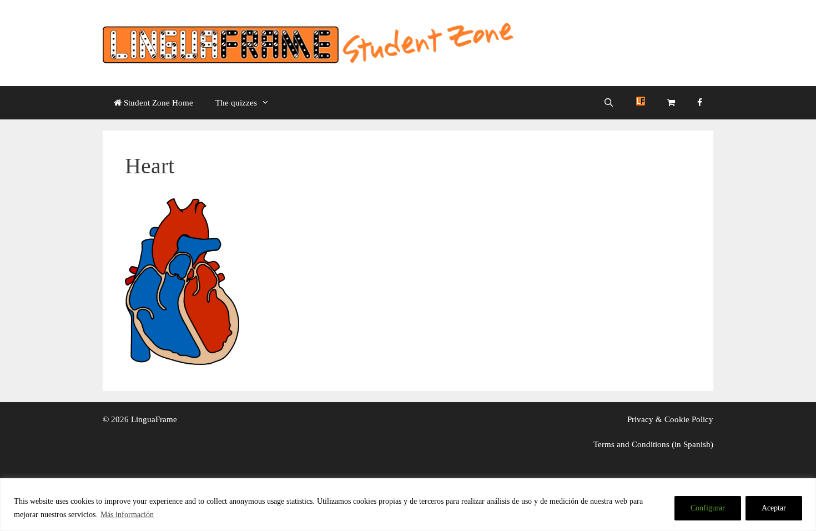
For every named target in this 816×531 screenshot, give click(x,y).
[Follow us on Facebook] (699, 102)
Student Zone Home (157, 102)
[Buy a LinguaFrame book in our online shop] (671, 102)
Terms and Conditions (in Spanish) (653, 444)
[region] (408, 504)
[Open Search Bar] (608, 102)
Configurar (708, 508)
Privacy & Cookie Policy (670, 419)
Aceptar (774, 508)
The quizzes (236, 102)
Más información (127, 514)
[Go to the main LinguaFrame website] (640, 102)
